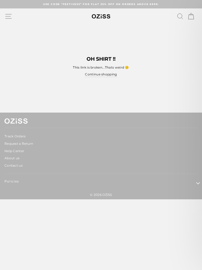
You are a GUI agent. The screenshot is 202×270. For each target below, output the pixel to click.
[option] (101, 4)
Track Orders (15, 136)
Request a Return (18, 144)
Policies (11, 181)
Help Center (14, 151)
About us (11, 158)
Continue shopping (101, 74)
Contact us (13, 165)
